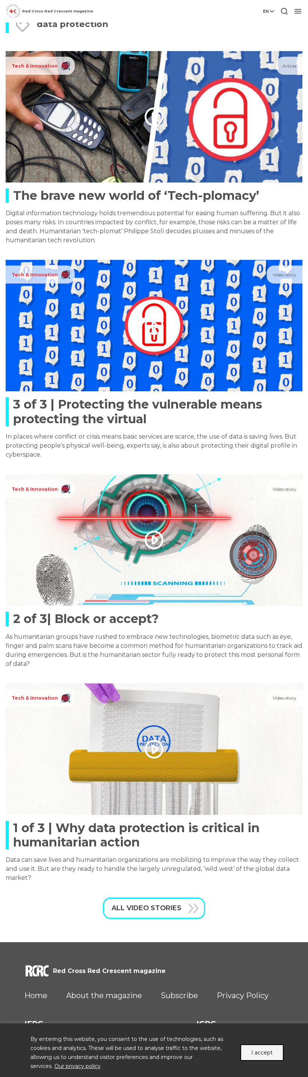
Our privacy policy (77, 1066)
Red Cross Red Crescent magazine (57, 11)
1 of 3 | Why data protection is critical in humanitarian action (136, 835)
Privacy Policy (243, 995)
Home (35, 995)
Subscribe (179, 995)
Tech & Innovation (35, 66)
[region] (154, 1050)
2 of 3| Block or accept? (86, 618)
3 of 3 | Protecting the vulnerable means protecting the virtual (137, 411)
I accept (262, 1052)
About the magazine (104, 995)
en (266, 11)
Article (289, 66)
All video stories (146, 908)
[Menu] (297, 11)
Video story (284, 275)
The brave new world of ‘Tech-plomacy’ (136, 195)
